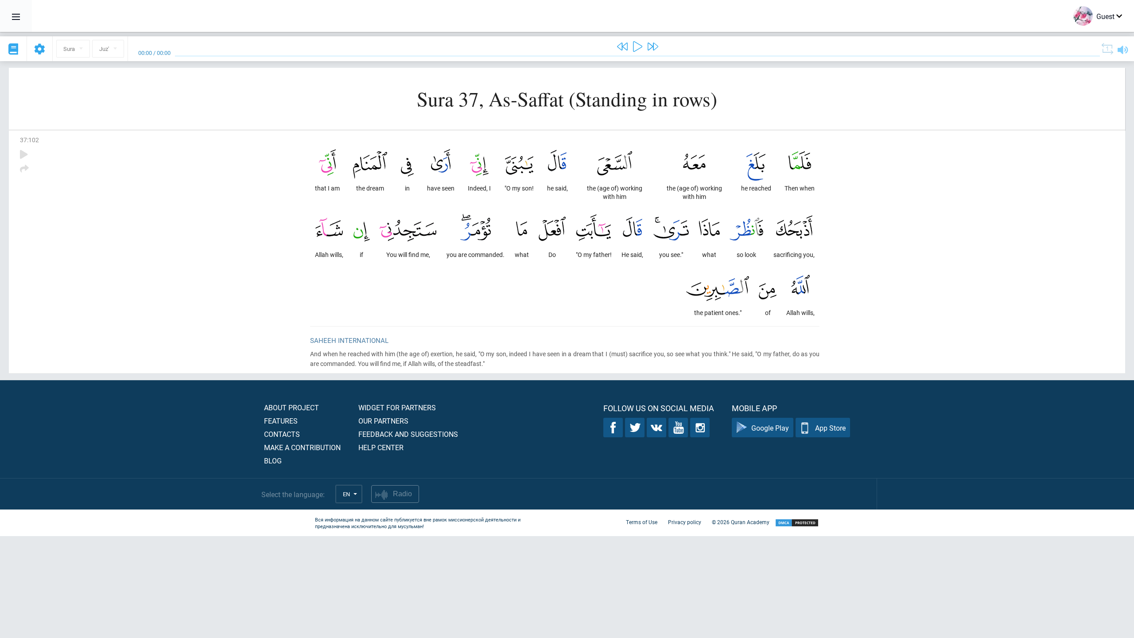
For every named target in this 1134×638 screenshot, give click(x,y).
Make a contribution (302, 447)
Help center (381, 447)
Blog (273, 460)
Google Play (770, 427)
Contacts (282, 434)
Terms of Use (641, 521)
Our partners (383, 420)
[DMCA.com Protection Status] (797, 523)
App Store (830, 427)
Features (281, 420)
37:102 (29, 140)
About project (291, 407)
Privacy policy (684, 521)
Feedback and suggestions (408, 434)
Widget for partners (397, 407)
